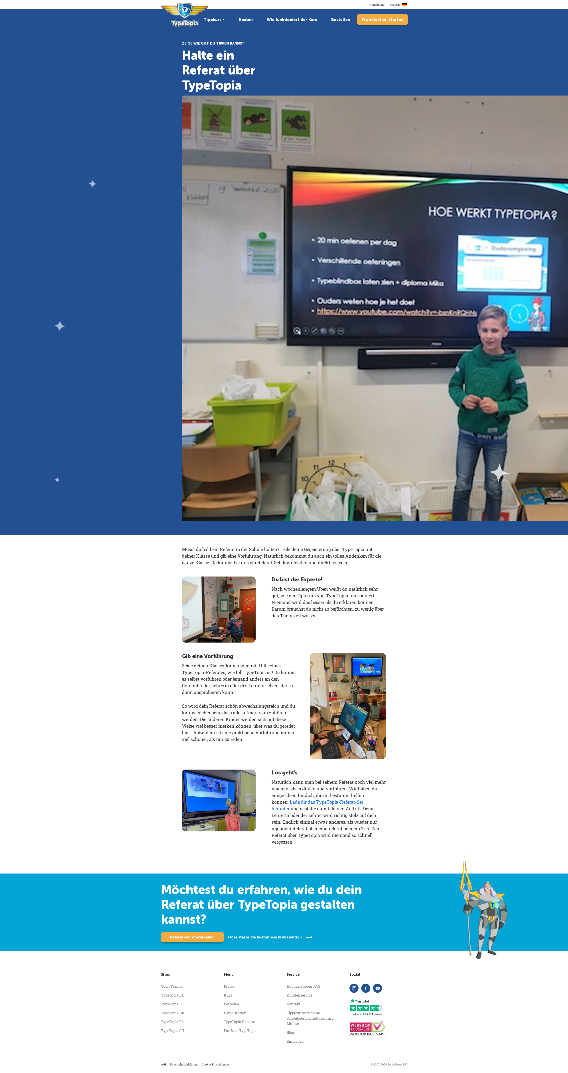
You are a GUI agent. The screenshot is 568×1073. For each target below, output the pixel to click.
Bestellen (340, 19)
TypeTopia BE (172, 1004)
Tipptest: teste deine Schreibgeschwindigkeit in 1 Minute (310, 1018)
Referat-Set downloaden (192, 937)
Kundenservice (299, 995)
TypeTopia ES (172, 1021)
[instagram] (354, 988)
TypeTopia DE (172, 995)
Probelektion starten (382, 19)
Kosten (246, 19)
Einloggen (295, 1041)
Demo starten (235, 1012)
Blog (290, 1032)
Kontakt (293, 1004)
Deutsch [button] (395, 4)
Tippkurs (212, 19)
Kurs (228, 995)
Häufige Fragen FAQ (303, 986)
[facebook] (365, 988)
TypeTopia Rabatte (239, 1021)
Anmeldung (377, 4)
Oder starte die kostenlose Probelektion (265, 937)
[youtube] (377, 988)
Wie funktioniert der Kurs (292, 19)
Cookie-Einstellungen (216, 1064)
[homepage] (185, 15)
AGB (164, 1064)
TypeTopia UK (173, 1012)
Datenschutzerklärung (184, 1064)
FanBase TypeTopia (240, 1030)
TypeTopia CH (172, 1030)
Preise (229, 986)
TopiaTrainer (172, 986)
